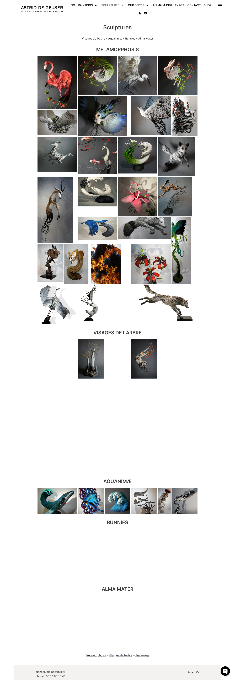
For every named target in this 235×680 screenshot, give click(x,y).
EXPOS (179, 5)
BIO (73, 5)
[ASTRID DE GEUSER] (42, 9)
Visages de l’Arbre (93, 38)
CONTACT (194, 5)
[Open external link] (57, 82)
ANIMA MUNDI (162, 5)
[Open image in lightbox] (50, 555)
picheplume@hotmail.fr (50, 671)
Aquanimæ (115, 38)
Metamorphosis (96, 655)
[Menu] (219, 5)
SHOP (207, 5)
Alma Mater (145, 38)
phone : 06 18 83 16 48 (50, 676)
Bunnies (130, 38)
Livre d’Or (193, 672)
